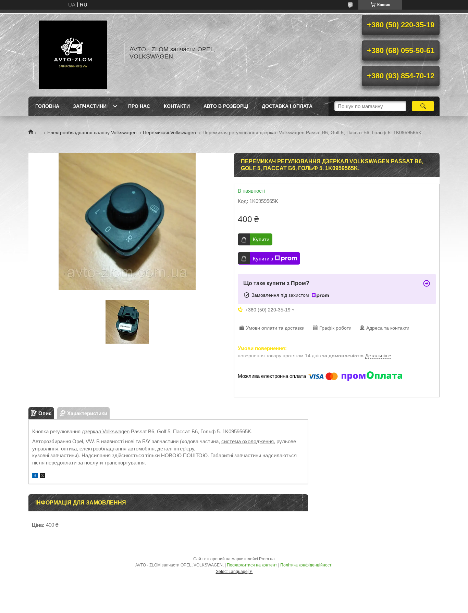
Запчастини (90, 106)
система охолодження (247, 441)
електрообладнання (102, 448)
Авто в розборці (226, 106)
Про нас (139, 106)
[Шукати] (423, 106)
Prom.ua (267, 559)
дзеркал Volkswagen (106, 431)
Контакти (177, 106)
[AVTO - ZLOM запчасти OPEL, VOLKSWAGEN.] (73, 53)
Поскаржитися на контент (252, 565)
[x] (42, 476)
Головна (47, 106)
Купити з (263, 258)
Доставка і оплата (287, 106)
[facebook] (35, 476)
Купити (261, 239)
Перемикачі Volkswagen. (170, 132)
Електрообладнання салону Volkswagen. (92, 132)
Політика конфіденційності (306, 565)
